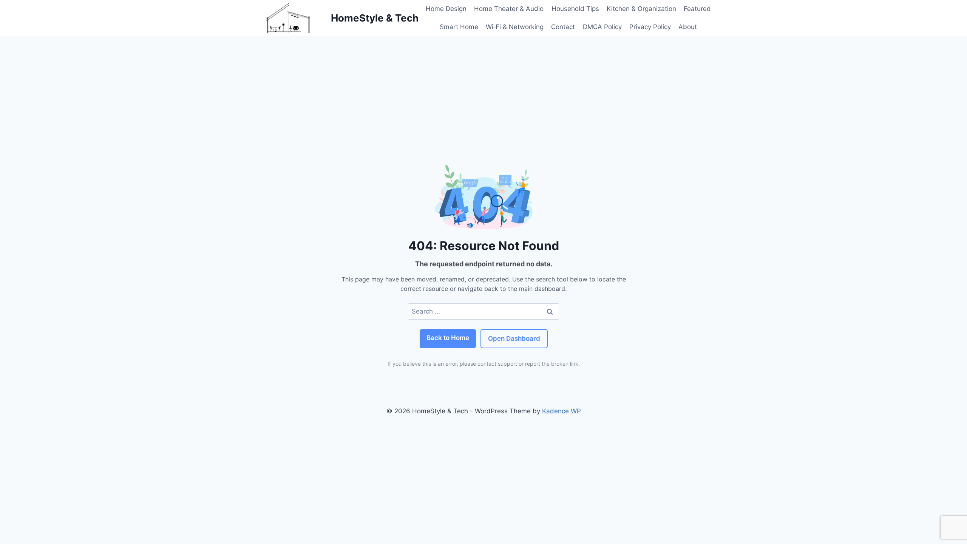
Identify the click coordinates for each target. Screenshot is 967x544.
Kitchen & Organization (641, 8)
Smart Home (459, 27)
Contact (563, 27)
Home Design (446, 8)
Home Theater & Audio (509, 8)
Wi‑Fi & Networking (515, 27)
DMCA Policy (602, 27)
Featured (697, 8)
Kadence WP (561, 411)
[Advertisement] (483, 92)
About (687, 27)
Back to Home (447, 338)
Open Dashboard (514, 338)
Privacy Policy (650, 27)
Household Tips (575, 8)
